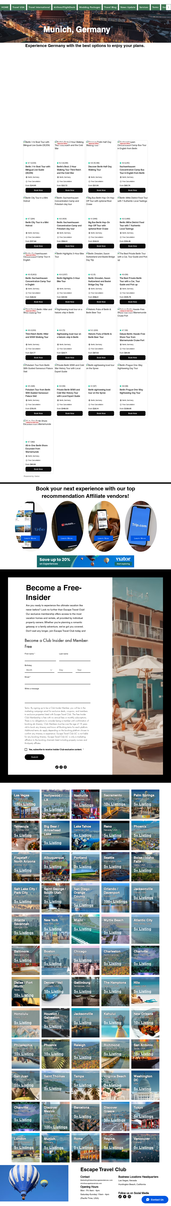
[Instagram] (65, 767)
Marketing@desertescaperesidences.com (96, 1180)
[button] (128, 7)
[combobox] (39, 670)
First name (30, 654)
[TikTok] (57, 767)
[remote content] (85, 92)
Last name (63, 654)
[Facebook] (61, 767)
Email (28, 677)
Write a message (32, 688)
